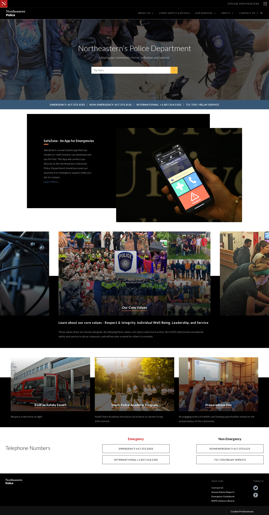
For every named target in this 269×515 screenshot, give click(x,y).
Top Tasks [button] (99, 70)
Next (238, 290)
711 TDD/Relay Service (230, 459)
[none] (146, 13)
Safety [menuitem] (225, 13)
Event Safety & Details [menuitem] (174, 13)
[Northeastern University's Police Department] (15, 13)
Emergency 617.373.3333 (136, 448)
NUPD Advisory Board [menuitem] (222, 500)
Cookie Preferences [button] (242, 511)
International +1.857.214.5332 (136, 459)
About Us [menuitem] (144, 13)
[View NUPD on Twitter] (255, 487)
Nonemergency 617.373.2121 (230, 448)
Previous (30, 290)
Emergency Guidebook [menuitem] (223, 496)
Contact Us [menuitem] (247, 13)
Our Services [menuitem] (203, 13)
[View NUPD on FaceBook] (255, 495)
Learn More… (52, 181)
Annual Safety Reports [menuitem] (223, 492)
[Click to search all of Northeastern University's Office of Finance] (262, 13)
